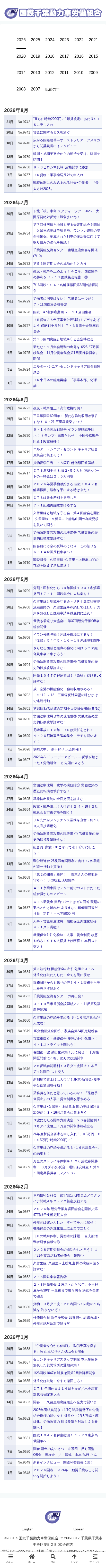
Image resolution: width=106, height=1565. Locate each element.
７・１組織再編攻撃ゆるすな (55, 505)
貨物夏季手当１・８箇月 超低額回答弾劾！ (65, 463)
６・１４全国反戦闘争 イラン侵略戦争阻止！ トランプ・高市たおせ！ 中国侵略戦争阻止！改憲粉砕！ (66, 435)
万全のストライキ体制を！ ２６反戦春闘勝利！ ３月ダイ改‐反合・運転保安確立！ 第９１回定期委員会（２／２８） (66, 1167)
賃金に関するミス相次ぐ (51, 132)
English (27, 1529)
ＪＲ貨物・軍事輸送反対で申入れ (58, 175)
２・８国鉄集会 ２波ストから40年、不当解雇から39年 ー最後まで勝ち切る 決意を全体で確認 (66, 1290)
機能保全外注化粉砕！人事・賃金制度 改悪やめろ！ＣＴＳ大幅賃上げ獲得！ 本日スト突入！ (65, 941)
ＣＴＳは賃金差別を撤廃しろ (55, 498)
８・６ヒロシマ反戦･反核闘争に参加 (61, 167)
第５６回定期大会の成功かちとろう (60, 264)
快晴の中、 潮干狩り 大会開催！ (57, 749)
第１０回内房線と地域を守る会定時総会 (63, 339)
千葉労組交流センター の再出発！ (58, 996)
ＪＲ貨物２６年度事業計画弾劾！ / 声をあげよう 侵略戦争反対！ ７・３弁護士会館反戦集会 (66, 325)
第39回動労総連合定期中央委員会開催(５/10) (66, 708)
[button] (96, 820)
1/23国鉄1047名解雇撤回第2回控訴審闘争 (64, 1373)
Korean (78, 1529)
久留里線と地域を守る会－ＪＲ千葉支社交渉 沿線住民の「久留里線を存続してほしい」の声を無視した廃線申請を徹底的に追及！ (68, 607)
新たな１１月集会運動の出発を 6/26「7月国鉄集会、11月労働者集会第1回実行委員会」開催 (66, 353)
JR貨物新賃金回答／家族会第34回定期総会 (65, 1031)
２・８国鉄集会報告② (50, 1277)
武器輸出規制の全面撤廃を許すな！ (60, 799)
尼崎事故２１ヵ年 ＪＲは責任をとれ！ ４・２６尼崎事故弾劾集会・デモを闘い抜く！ (65, 736)
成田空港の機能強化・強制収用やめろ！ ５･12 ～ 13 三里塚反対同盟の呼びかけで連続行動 (65, 695)
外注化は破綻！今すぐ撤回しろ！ (58, 1381)
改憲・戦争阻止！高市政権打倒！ (58, 408)
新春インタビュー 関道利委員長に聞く (63, 1462)
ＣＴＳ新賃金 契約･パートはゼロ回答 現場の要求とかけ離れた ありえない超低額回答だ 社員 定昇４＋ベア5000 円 (67, 908)
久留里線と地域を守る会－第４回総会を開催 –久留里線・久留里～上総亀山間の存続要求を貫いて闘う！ (66, 519)
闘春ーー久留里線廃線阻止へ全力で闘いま (65, 1402)
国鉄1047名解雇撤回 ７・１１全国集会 (62, 312)
